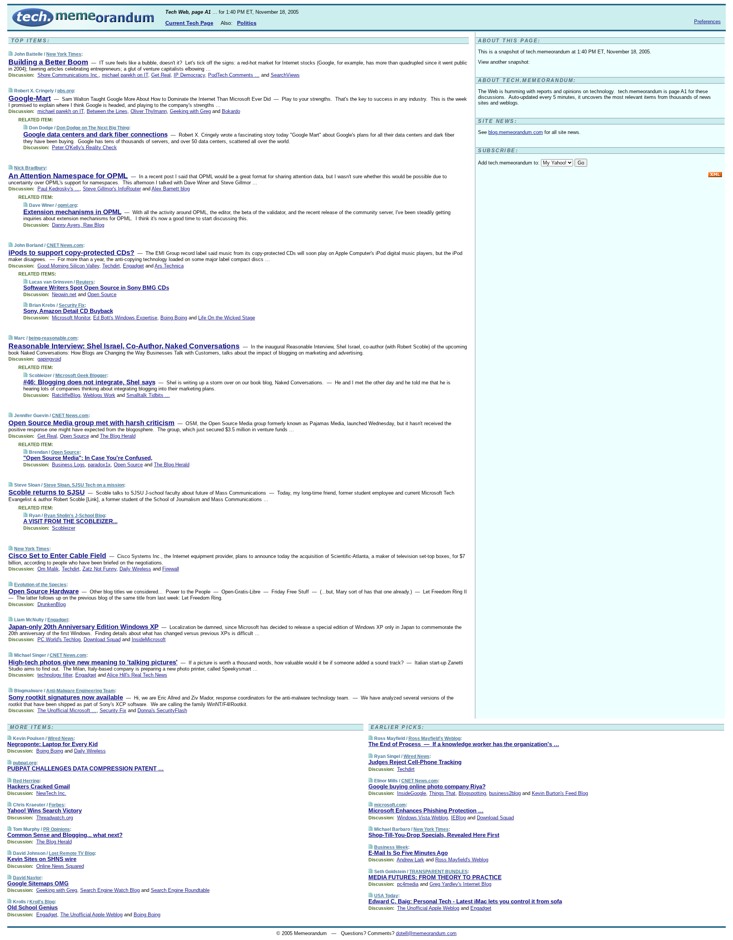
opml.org (67, 205)
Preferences (707, 21)
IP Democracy (189, 75)
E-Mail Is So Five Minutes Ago (408, 853)
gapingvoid (49, 359)
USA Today (386, 895)
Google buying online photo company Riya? (427, 786)
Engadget (133, 266)
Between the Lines (107, 111)
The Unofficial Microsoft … (67, 710)
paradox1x (99, 465)
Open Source (101, 294)
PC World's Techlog (59, 639)
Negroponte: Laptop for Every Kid (52, 744)
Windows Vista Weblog (422, 818)
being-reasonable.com (53, 338)
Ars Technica (169, 266)
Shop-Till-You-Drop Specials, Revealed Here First (433, 835)
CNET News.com (65, 245)
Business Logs (68, 465)
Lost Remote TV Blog (72, 853)
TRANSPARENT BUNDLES (438, 871)
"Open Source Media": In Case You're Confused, (87, 458)
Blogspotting (472, 793)
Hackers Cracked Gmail (38, 786)
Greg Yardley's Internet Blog (460, 884)
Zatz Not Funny (99, 569)
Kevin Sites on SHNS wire (41, 859)
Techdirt (111, 266)
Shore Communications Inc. (68, 75)
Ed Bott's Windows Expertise (125, 318)
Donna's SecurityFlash (162, 710)
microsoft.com (390, 805)
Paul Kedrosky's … (58, 189)
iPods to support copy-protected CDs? (71, 252)
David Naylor (27, 878)
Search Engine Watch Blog (110, 890)
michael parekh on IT (125, 75)
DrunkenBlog (51, 604)
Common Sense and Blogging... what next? (65, 835)
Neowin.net (64, 294)
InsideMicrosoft (149, 639)
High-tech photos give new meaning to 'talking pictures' (93, 662)
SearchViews (285, 75)
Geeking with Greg (190, 111)
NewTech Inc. (51, 793)
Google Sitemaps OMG (38, 883)
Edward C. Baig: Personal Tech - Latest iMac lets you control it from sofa (465, 901)
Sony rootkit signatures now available (65, 697)
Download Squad (102, 639)
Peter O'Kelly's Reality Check (84, 147)
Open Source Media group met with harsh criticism (91, 423)
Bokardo (231, 111)
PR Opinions (56, 829)
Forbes (56, 805)
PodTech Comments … (234, 75)
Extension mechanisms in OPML (72, 212)
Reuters (85, 282)
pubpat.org (24, 763)
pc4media (407, 884)
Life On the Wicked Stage (226, 318)
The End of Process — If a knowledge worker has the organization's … (463, 744)
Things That (442, 793)
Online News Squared (60, 866)
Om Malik (48, 569)
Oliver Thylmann (149, 111)
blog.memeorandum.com (515, 132)
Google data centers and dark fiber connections (95, 134)
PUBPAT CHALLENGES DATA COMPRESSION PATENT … (85, 768)
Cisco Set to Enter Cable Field (57, 555)
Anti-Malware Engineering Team (80, 690)
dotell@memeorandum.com (426, 933)
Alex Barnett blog (171, 189)
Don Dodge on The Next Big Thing (93, 128)
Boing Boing (173, 318)
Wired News (61, 738)
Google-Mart (29, 98)
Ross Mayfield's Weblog (434, 738)
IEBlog (458, 818)
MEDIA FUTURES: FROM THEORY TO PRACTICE (435, 877)
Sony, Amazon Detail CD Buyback (68, 311)
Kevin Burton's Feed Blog (560, 793)
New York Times (63, 54)
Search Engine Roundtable (180, 890)
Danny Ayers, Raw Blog (78, 225)
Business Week (391, 847)
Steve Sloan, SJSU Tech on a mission (84, 485)
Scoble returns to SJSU (46, 492)
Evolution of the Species (40, 584)
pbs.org (65, 91)
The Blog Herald (118, 436)
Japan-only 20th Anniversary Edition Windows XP (83, 626)
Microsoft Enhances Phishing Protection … (426, 810)
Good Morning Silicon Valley (68, 266)
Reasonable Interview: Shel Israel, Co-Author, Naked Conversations (124, 346)
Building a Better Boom (48, 62)
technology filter (54, 675)
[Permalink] (10, 54)
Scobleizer (63, 528)
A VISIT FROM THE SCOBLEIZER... (70, 521)
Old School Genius (32, 907)
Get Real (161, 75)
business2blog (505, 793)
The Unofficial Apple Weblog (91, 914)
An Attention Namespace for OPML (68, 176)
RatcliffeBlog (66, 395)
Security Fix (72, 305)
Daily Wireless (135, 569)
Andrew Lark (410, 860)
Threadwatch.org (54, 818)
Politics (247, 23)
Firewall (170, 569)
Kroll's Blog (42, 902)
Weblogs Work (99, 395)
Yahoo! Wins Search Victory (44, 810)
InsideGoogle (411, 793)
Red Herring (26, 781)
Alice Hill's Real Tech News (137, 675)
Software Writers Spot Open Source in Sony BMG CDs (96, 287)
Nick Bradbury (30, 168)
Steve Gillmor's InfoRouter (112, 189)
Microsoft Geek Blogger (81, 375)
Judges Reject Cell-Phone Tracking (415, 762)
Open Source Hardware (43, 591)
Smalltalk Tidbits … (148, 395)
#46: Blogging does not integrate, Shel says (89, 382)
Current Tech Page (189, 23)
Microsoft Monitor (71, 318)
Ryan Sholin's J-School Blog (74, 515)
